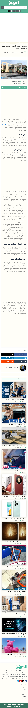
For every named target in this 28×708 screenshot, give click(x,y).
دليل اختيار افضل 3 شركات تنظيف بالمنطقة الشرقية (15, 399)
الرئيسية (25, 51)
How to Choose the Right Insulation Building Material (14, 445)
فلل (10, 124)
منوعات (20, 51)
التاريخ (24, 687)
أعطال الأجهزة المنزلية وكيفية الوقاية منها (17, 424)
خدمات (19, 350)
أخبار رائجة (23, 684)
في (6, 124)
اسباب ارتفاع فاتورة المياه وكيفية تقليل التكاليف (16, 566)
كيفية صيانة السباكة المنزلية (20, 470)
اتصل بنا (24, 698)
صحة (25, 691)
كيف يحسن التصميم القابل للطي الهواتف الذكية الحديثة (14, 541)
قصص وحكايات (23, 694)
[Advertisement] (14, 27)
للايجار (8, 124)
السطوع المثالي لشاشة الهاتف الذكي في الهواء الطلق (15, 496)
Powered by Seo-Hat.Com (14, 706)
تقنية (25, 689)
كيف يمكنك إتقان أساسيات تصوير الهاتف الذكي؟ (16, 654)
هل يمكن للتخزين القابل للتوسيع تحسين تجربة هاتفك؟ (15, 518)
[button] (9, 11)
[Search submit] (2, 7)
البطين (25, 125)
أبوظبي (3, 124)
